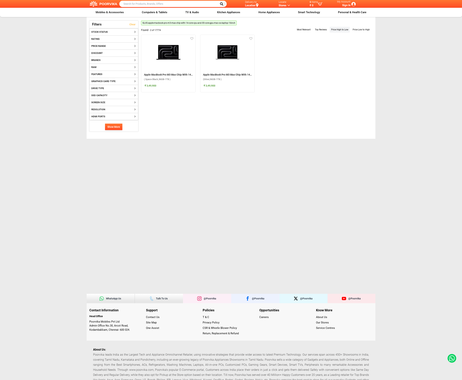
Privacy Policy (211, 322)
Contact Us (153, 317)
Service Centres (325, 328)
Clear (132, 24)
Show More (113, 126)
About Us (321, 317)
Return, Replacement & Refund (221, 333)
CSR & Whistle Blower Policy (220, 328)
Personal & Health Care (352, 12)
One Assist (152, 328)
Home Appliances (269, 12)
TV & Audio (192, 12)
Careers (264, 317)
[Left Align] (223, 4)
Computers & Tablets (154, 12)
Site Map (151, 322)
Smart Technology (309, 12)
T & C (206, 317)
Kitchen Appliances (228, 12)
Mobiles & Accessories (110, 12)
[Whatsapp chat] (451, 358)
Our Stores (322, 322)
